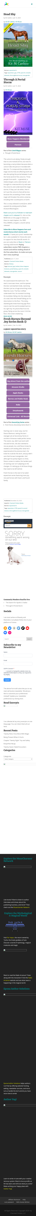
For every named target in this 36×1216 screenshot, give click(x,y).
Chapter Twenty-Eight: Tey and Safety (17, 740)
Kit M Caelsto (10, 22)
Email (5, 660)
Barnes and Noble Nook (18, 399)
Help (24, 1199)
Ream (21, 242)
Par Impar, (10, 938)
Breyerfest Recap (10, 744)
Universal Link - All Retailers (18, 416)
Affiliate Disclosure (14, 1199)
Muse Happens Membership (18, 139)
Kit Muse (19, 22)
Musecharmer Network (21, 907)
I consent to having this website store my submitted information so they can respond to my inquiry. (17, 672)
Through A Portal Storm (14, 606)
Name (5, 652)
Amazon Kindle (18, 387)
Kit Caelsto (8, 18)
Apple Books (18, 393)
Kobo (18, 405)
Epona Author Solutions (12, 1083)
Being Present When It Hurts (14, 737)
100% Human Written (23, 1202)
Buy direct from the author (18, 381)
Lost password (9, 1202)
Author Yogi (8, 1189)
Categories (7, 756)
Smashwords (18, 410)
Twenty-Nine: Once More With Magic (16, 734)
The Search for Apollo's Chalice (16, 603)
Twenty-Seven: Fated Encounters (15, 747)
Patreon (18, 145)
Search (29, 639)
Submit (7, 680)
